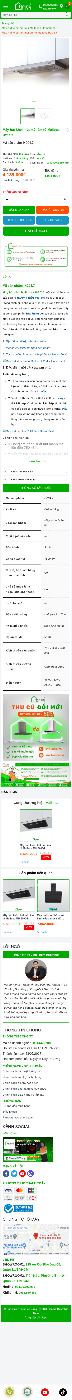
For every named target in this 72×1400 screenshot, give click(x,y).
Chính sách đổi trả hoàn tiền (20, 1082)
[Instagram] (30, 1173)
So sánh (24, 862)
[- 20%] (36, 826)
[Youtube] (22, 1173)
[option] (36, 71)
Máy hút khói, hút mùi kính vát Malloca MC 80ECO (50, 917)
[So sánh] (54, 826)
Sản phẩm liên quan (36, 873)
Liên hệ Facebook (19, 220)
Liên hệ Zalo (52, 220)
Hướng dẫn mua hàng (17, 1105)
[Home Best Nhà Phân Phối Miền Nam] (23, 6)
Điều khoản (10, 1111)
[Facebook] (6, 1173)
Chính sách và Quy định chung (22, 1077)
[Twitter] (14, 1173)
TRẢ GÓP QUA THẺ (52, 209)
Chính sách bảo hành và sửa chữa (24, 1088)
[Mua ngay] (18, 826)
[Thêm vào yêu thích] (67, 129)
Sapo (44, 1317)
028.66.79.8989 (50, 5)
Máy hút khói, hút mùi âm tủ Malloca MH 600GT (35, 847)
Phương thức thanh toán (18, 1117)
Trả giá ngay (36, 231)
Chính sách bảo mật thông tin (21, 1071)
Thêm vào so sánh (16, 192)
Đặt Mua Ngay (19, 209)
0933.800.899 (49, 9)
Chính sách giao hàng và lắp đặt (23, 1094)
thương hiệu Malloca (31, 297)
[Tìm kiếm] (67, 15)
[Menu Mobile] (5, 6)
